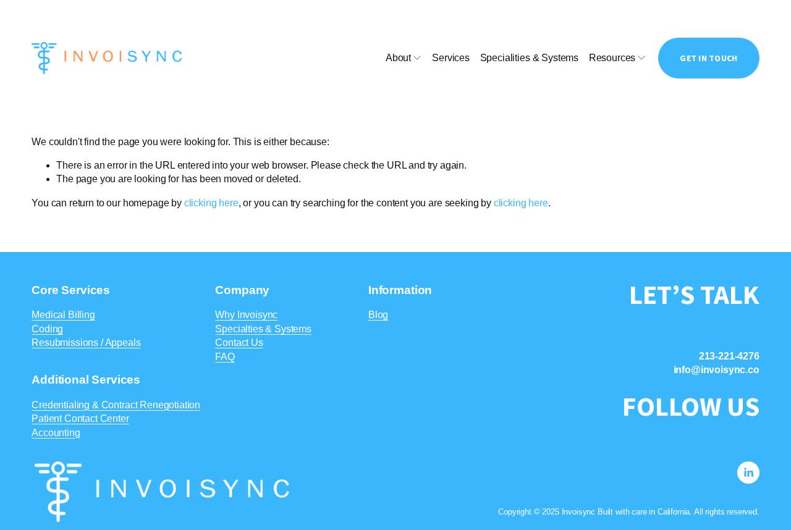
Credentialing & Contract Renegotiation (116, 405)
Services (451, 58)
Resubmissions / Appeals (86, 342)
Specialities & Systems (529, 58)
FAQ (225, 356)
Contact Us (239, 342)
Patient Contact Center (80, 418)
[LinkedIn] (748, 472)
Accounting (56, 432)
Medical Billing (63, 314)
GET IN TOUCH (708, 58)
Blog (378, 314)
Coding (47, 329)
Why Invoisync (246, 314)
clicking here (211, 203)
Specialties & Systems (263, 329)
